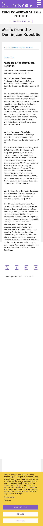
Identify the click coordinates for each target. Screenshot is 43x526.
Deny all (20, 514)
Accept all (20, 521)
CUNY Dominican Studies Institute (19, 47)
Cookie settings (20, 507)
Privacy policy (9, 497)
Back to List (9, 57)
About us (7, 500)
